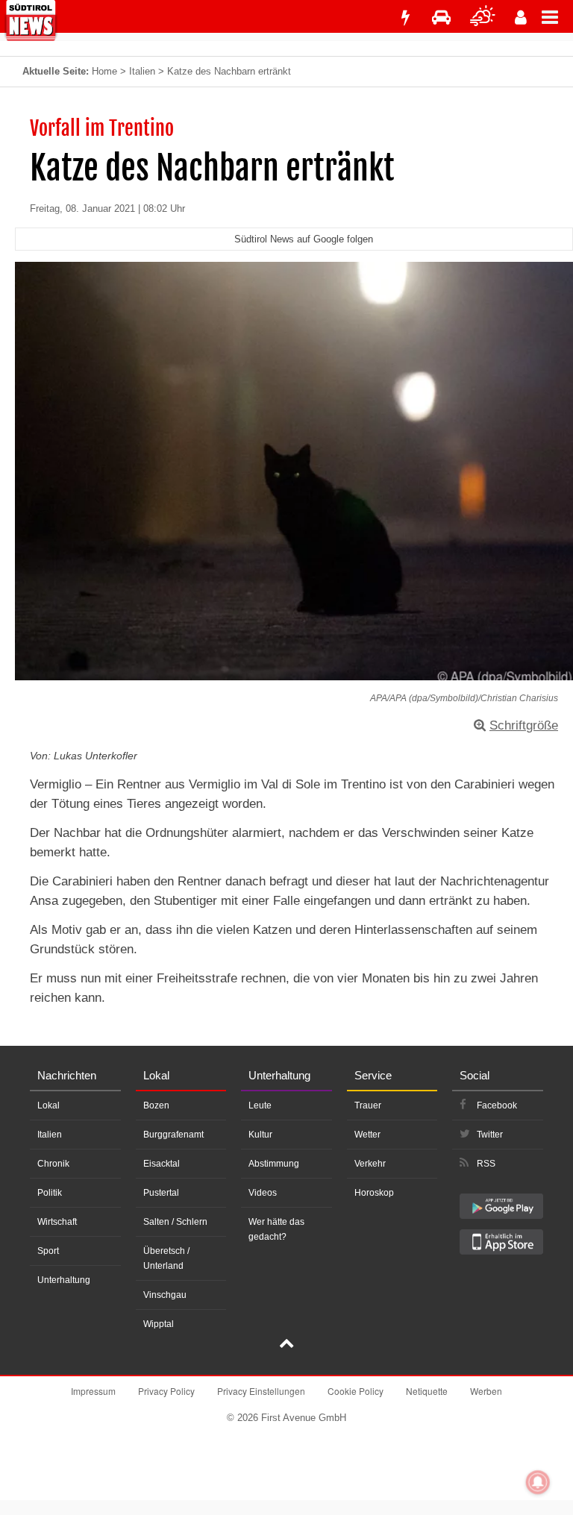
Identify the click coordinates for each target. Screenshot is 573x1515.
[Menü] (557, 16)
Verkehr (370, 1163)
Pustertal (161, 1193)
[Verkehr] (441, 17)
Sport (48, 1251)
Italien (142, 71)
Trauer (367, 1105)
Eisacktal (161, 1163)
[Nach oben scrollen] (286, 1345)
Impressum (93, 1390)
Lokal (48, 1105)
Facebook (497, 1105)
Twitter (490, 1134)
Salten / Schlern (175, 1222)
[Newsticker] (405, 17)
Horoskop (374, 1193)
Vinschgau (165, 1295)
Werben (486, 1390)
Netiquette (427, 1390)
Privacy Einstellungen (261, 1390)
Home (104, 71)
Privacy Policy (166, 1390)
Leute (260, 1105)
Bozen (156, 1105)
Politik (49, 1193)
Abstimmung (273, 1163)
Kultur (260, 1134)
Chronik (53, 1163)
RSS (486, 1163)
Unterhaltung (63, 1280)
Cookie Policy (355, 1390)
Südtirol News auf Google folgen (303, 239)
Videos (262, 1193)
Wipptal (158, 1324)
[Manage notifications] (538, 1482)
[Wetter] (482, 17)
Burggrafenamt (173, 1134)
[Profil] (521, 17)
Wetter (367, 1134)
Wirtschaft (57, 1222)
